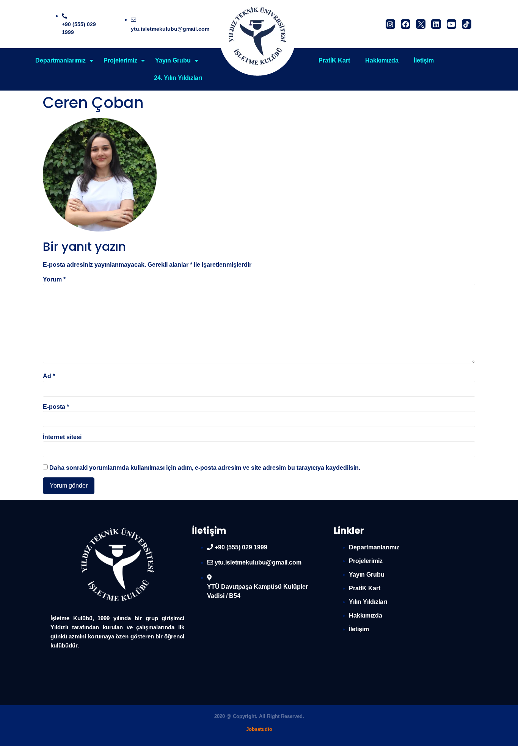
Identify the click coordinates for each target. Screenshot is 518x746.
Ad (49, 376)
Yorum (54, 280)
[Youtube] (451, 24)
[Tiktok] (466, 24)
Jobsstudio (259, 729)
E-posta (56, 407)
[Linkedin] (436, 24)
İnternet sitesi (62, 437)
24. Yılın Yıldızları (178, 78)
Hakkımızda (382, 60)
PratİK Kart (334, 60)
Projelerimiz (120, 60)
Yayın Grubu (173, 60)
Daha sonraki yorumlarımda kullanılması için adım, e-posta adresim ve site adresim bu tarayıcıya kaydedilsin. (204, 468)
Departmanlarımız (60, 60)
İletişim (424, 60)
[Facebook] (405, 24)
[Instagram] (390, 24)
